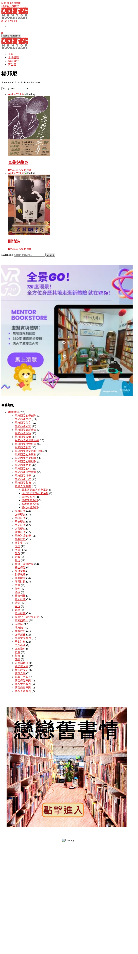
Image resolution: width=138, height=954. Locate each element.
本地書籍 (13, 57)
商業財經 (20, 581)
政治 (17, 560)
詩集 (17, 602)
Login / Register (10, 5)
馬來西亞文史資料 (25, 454)
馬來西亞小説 (23, 479)
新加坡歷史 (21, 669)
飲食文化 (20, 571)
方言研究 (20, 528)
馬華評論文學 (23, 535)
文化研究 (20, 525)
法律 (17, 592)
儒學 (17, 659)
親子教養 (20, 574)
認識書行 (13, 61)
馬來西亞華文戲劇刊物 (28, 451)
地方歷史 (20, 631)
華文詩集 (20, 641)
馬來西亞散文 (23, 422)
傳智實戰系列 (23, 684)
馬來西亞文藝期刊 (25, 461)
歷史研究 (20, 613)
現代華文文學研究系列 (35, 493)
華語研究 (20, 518)
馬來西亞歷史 (23, 465)
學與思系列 (28, 496)
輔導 (17, 609)
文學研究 (20, 514)
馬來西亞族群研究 (25, 429)
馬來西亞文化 (23, 468)
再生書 (12, 64)
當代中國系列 (30, 507)
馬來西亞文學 (23, 419)
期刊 (17, 588)
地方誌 (19, 627)
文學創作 (20, 634)
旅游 (17, 585)
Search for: (7, 254)
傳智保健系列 (23, 680)
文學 (17, 549)
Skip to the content (11, 2)
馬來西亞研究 (23, 426)
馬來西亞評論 (23, 433)
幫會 (17, 655)
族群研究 (20, 511)
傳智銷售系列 (23, 687)
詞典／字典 (21, 677)
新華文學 (20, 673)
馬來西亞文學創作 (25, 415)
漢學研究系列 (30, 500)
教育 (17, 553)
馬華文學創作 (23, 638)
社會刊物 (20, 595)
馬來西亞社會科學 (25, 443)
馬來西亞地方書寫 (25, 472)
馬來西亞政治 (23, 436)
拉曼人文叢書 (23, 486)
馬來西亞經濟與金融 (27, 440)
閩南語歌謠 (21, 662)
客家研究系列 (30, 503)
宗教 (17, 556)
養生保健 (20, 567)
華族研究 (20, 521)
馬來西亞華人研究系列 (35, 489)
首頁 (10, 53)
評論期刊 (20, 648)
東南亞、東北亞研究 (27, 616)
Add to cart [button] (25, 170)
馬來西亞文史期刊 (25, 458)
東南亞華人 (21, 620)
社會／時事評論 (24, 564)
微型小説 (20, 645)
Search (50, 255)
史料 (17, 652)
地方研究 (20, 532)
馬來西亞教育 (23, 447)
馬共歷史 (20, 539)
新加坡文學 (21, 666)
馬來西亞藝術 (23, 482)
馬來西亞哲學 (23, 475)
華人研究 (20, 599)
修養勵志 (20, 578)
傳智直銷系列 (23, 691)
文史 (17, 546)
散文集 (19, 542)
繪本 (17, 606)
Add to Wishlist (16, 94)
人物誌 (19, 624)
